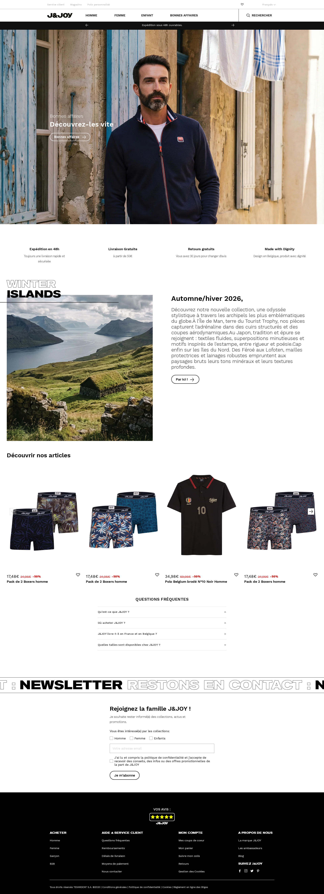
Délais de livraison (113, 856)
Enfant (147, 15)
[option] (162, 25)
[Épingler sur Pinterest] (258, 870)
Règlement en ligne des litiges (190, 887)
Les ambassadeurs (250, 848)
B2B (52, 863)
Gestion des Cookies (192, 871)
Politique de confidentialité (144, 887)
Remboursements (113, 848)
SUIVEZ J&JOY (250, 863)
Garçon (54, 856)
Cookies (166, 887)
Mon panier (186, 848)
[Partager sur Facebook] (239, 870)
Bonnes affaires (184, 15)
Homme (91, 15)
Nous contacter (112, 871)
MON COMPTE (191, 832)
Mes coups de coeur (192, 840)
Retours (184, 863)
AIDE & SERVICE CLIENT (122, 832)
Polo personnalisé (98, 4)
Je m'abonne (124, 775)
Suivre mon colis (189, 856)
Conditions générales (114, 887)
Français (268, 4)
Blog (241, 856)
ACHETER (58, 832)
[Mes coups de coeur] (242, 4)
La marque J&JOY (249, 840)
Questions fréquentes (115, 840)
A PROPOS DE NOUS (255, 832)
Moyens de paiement (115, 863)
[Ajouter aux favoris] (78, 575)
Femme (119, 15)
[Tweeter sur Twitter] (251, 870)
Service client (55, 4)
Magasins (76, 4)
